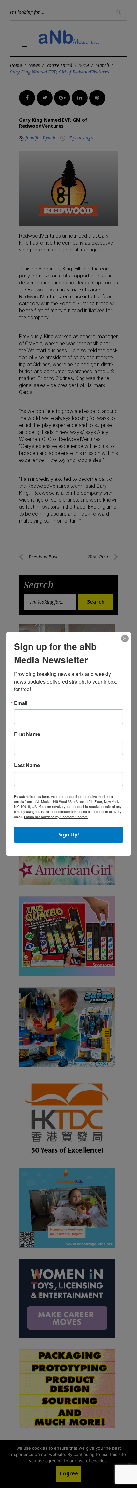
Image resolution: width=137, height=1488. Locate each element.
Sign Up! (68, 834)
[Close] (125, 639)
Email (20, 703)
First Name (27, 734)
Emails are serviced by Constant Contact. (56, 816)
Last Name (27, 765)
